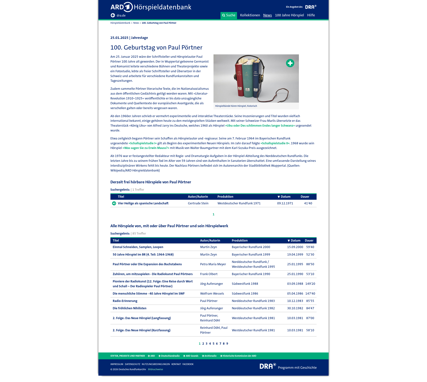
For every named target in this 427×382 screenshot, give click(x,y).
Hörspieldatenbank (120, 23)
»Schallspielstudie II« (275, 143)
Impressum (116, 364)
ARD (152, 355)
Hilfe (311, 15)
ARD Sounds (192, 355)
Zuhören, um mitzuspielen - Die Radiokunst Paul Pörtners (153, 274)
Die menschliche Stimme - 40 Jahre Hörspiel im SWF (149, 293)
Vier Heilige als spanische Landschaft (143, 203)
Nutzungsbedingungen (156, 364)
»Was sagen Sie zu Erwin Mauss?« (146, 148)
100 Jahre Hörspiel (289, 15)
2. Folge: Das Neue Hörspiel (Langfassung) (142, 318)
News (267, 15)
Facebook (187, 364)
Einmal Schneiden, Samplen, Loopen (138, 247)
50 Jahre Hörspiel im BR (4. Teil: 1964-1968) (143, 254)
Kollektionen (250, 15)
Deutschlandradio (170, 355)
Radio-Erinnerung (125, 301)
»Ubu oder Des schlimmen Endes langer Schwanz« (260, 125)
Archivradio (210, 355)
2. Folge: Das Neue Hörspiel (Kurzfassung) (141, 330)
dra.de (121, 15)
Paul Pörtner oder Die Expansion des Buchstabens (147, 264)
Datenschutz (132, 364)
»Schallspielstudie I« (143, 143)
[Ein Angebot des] (311, 7)
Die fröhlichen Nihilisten (129, 308)
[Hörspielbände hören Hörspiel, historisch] (256, 78)
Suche (230, 15)
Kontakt (176, 364)
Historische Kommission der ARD (239, 355)
